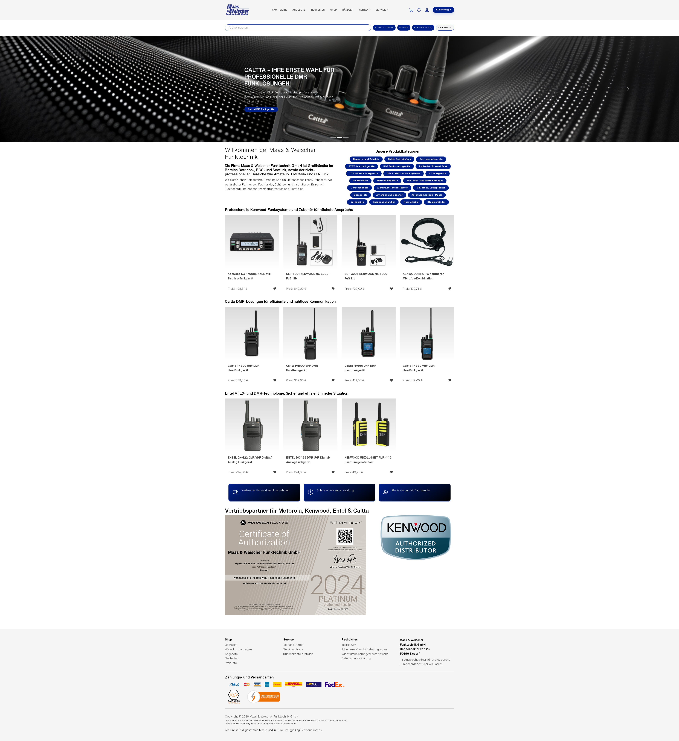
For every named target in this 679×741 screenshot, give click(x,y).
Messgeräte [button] (360, 195)
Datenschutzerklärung (356, 658)
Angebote (299, 10)
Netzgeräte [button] (357, 202)
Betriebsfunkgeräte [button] (431, 159)
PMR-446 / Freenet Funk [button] (433, 166)
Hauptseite (279, 10)
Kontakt (364, 10)
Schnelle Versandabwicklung (335, 490)
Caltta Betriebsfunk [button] (399, 159)
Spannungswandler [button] (384, 202)
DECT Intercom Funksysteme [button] (403, 173)
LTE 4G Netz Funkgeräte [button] (364, 173)
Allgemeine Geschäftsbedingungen (364, 649)
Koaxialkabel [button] (411, 202)
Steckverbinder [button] (436, 202)
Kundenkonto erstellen (298, 654)
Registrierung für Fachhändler (411, 490)
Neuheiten (318, 10)
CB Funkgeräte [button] (437, 173)
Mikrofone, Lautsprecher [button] (431, 188)
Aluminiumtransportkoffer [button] (392, 188)
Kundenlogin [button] (443, 9)
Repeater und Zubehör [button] (366, 159)
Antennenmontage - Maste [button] (426, 195)
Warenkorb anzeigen (238, 649)
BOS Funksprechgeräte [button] (396, 166)
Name (403, 27)
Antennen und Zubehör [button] (389, 195)
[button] (51, 89)
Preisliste (231, 663)
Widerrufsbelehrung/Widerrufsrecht (365, 654)
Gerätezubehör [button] (359, 188)
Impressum (349, 644)
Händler (347, 10)
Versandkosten (293, 644)
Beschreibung (423, 27)
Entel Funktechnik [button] (258, 106)
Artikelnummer (384, 27)
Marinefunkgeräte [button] (387, 180)
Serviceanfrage (293, 649)
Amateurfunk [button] (360, 180)
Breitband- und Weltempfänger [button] (425, 180)
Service (381, 10)
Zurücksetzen (445, 27)
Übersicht (231, 644)
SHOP (333, 10)
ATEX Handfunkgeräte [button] (362, 166)
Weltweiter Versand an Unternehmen (265, 490)
